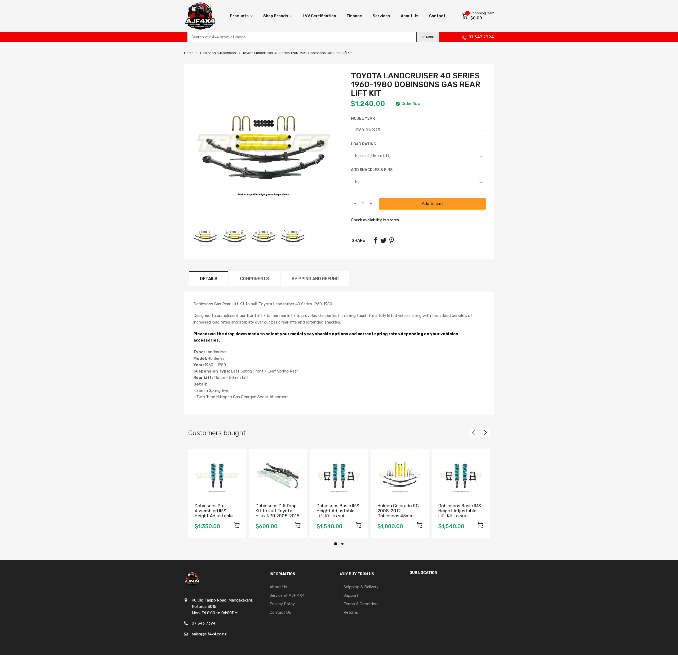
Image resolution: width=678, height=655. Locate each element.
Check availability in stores (375, 220)
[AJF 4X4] (200, 16)
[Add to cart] (236, 526)
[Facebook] (375, 240)
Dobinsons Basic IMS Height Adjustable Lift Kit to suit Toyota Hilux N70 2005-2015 (337, 515)
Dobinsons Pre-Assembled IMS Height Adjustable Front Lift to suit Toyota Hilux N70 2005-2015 (214, 518)
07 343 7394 (481, 37)
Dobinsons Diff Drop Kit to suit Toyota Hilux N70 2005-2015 (277, 510)
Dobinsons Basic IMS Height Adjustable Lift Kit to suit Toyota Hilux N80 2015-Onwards (459, 515)
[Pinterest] (391, 240)
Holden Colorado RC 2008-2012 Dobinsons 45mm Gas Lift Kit (398, 513)
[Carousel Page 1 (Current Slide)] (335, 543)
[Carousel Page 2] (342, 543)
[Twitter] (383, 240)
